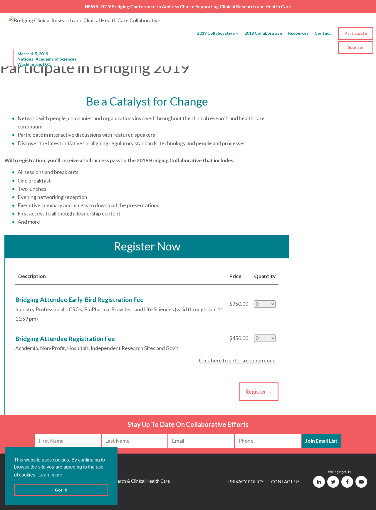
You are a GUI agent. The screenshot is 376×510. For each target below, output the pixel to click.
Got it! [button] (61, 490)
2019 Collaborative (216, 33)
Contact (323, 33)
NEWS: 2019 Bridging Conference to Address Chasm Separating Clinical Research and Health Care (188, 6)
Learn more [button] (50, 474)
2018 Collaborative (263, 33)
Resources (298, 33)
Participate (356, 33)
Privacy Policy (245, 481)
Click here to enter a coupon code (237, 360)
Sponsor (356, 47)
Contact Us (285, 481)
